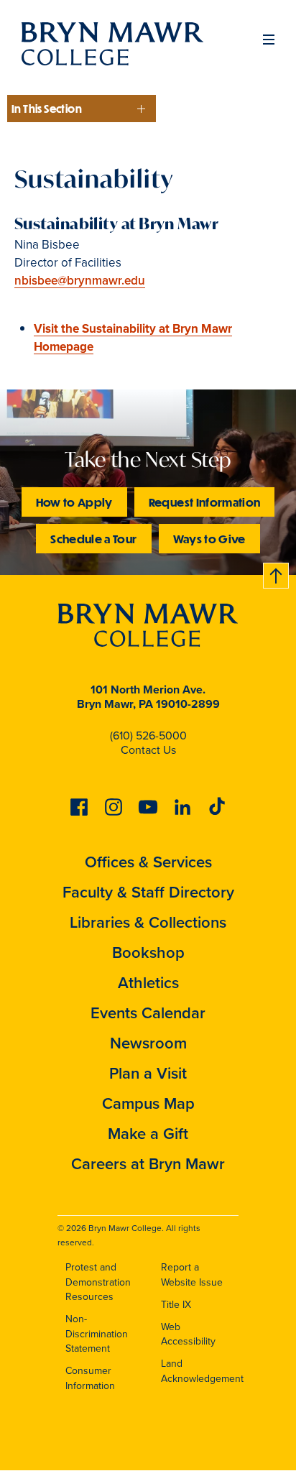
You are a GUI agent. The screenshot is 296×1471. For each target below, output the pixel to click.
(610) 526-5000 (148, 735)
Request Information (205, 502)
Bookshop (148, 952)
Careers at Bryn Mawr (148, 1164)
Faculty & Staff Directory (148, 892)
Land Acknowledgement (202, 1371)
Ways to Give (209, 538)
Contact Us (148, 750)
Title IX (176, 1304)
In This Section (46, 108)
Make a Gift (148, 1133)
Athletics (148, 983)
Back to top (276, 573)
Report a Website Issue (192, 1275)
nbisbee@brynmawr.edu (79, 281)
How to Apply (74, 502)
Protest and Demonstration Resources (98, 1282)
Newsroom (148, 1043)
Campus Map (148, 1103)
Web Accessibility (188, 1334)
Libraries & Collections (148, 922)
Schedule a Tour (93, 538)
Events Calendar (148, 1013)
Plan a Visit (148, 1073)
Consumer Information (90, 1378)
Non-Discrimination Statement (96, 1333)
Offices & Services (148, 862)
